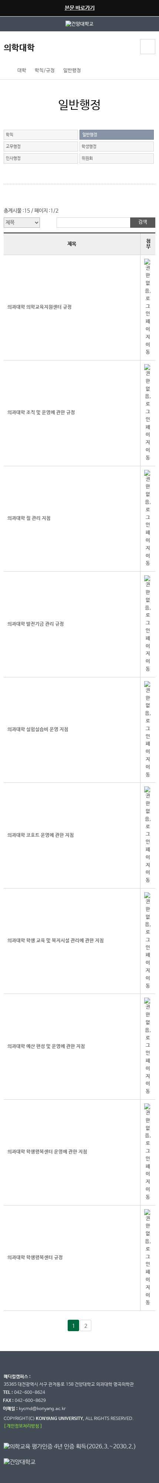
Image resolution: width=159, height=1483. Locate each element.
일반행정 (72, 70)
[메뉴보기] (147, 46)
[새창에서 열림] (79, 23)
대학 (21, 70)
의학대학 (19, 48)
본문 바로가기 (80, 8)
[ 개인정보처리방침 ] (23, 1426)
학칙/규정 (45, 70)
